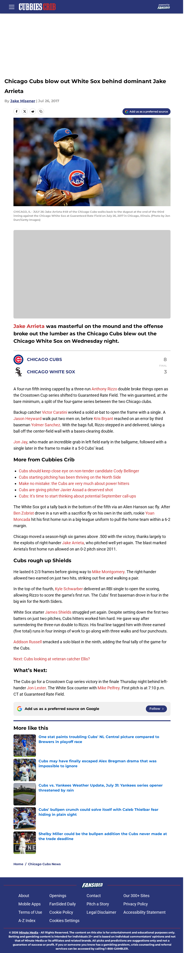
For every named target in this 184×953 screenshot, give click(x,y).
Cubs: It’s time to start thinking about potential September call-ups (77, 496)
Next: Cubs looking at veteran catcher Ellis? (51, 659)
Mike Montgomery (108, 571)
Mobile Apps (29, 904)
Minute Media (28, 932)
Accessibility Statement (144, 912)
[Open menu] (11, 6)
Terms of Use (30, 912)
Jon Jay (20, 442)
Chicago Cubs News (44, 864)
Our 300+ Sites (136, 895)
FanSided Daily (62, 904)
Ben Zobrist (23, 513)
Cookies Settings (64, 920)
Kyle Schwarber (69, 588)
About (23, 895)
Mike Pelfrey (109, 687)
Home (18, 864)
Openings (57, 895)
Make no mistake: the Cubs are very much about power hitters (74, 483)
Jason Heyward (27, 418)
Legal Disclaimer (101, 912)
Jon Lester (36, 687)
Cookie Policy (61, 912)
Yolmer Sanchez (45, 424)
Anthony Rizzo (104, 389)
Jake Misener (22, 101)
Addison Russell (27, 641)
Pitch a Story (98, 904)
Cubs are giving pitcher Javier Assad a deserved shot (66, 489)
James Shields (58, 612)
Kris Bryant (103, 418)
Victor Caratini (54, 412)
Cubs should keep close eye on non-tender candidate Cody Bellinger (79, 471)
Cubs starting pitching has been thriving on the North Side (70, 477)
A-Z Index (26, 920)
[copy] (41, 111)
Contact (94, 895)
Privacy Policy (135, 904)
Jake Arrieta (29, 326)
